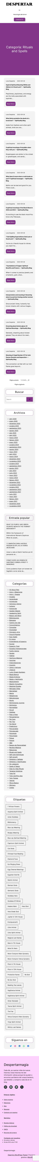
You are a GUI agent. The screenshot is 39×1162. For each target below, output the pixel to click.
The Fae (10, 1011)
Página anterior (14, 380)
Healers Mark (12, 906)
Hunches (12, 660)
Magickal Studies (15, 686)
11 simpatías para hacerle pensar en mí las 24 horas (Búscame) (17, 546)
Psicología (12, 733)
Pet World (12, 724)
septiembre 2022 (15, 489)
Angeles (12, 597)
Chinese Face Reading (15, 854)
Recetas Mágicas (15, 747)
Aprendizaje (13, 599)
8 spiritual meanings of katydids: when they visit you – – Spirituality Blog (18, 148)
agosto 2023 (13, 468)
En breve (12, 639)
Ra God (27, 975)
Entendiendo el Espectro (17, 641)
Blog (5, 1106)
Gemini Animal (13, 880)
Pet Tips (12, 722)
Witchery (12, 785)
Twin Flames (13, 778)
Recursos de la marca (10, 1132)
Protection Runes (14, 975)
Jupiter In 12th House (15, 917)
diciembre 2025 (14, 423)
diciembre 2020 (14, 504)
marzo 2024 (13, 456)
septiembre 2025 (15, 428)
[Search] (29, 399)
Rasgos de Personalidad (17, 745)
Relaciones (13, 750)
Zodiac (11, 788)
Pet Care (12, 719)
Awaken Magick (14, 611)
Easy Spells (13, 637)
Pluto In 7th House (14, 964)
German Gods (12, 885)
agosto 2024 (13, 449)
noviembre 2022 (15, 485)
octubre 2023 (14, 464)
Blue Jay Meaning (14, 827)
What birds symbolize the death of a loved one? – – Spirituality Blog (17, 119)
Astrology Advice (15, 604)
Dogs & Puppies (14, 634)
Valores (11, 780)
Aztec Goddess (13, 817)
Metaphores (13, 696)
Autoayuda (13, 608)
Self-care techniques (16, 755)
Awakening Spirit (15, 613)
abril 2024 (12, 454)
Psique (11, 738)
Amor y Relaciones (15, 592)
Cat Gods (11, 848)
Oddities (12, 712)
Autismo (12, 606)
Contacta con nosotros (10, 1112)
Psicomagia (13, 736)
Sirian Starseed (13, 1001)
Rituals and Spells (15, 752)
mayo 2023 (13, 475)
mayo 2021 (13, 497)
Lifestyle (12, 670)
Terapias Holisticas (15, 771)
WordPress (31, 1157)
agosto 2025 (13, 431)
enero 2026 (13, 421)
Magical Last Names (14, 938)
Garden (11, 653)
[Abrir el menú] (19, 10)
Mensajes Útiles (14, 689)
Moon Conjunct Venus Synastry (19, 959)
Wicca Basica (14, 783)
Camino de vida (14, 623)
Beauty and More (15, 616)
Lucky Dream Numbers (17, 672)
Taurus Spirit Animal (14, 1006)
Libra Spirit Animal (14, 932)
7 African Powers (13, 806)
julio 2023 (12, 471)
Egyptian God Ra (13, 875)
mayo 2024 (13, 452)
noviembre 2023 (15, 461)
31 (28, 380)
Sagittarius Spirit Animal (16, 996)
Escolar (11, 644)
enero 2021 (13, 501)
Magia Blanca (14, 674)
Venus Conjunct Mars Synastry (18, 1017)
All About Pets (14, 590)
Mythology (13, 705)
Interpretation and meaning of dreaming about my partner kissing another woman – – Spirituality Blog (19, 297)
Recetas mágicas (9, 1123)
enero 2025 (13, 442)
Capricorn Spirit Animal (16, 843)
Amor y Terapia (14, 594)
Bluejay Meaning (13, 833)
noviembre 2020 (15, 506)
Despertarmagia (16, 1065)
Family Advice (14, 651)
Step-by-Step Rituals (16, 769)
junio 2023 (13, 473)
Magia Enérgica (14, 677)
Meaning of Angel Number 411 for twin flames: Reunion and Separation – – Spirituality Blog (18, 357)
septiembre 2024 (15, 447)
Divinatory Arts (14, 632)
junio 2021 (13, 494)
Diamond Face (13, 859)
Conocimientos (14, 625)
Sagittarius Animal (14, 990)
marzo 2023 (13, 478)
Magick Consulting (15, 684)
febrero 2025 (14, 440)
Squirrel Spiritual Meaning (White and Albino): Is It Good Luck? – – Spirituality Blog (18, 87)
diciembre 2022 (14, 482)
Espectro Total (14, 646)
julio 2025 (12, 433)
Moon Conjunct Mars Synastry (18, 954)
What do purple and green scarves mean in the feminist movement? (18, 526)
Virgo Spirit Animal (14, 1022)
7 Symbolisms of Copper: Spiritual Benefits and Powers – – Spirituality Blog (19, 267)
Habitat (11, 656)
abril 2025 (12, 435)
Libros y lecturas (15, 667)
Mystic (11, 700)
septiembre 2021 (15, 492)
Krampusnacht (13, 922)
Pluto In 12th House (14, 969)
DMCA (6, 1129)
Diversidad (13, 630)
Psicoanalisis (13, 729)
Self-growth (13, 757)
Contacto (19, 19)
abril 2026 (12, 419)
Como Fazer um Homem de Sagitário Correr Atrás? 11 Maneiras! (17, 562)
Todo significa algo (16, 776)
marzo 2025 (13, 438)
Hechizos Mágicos (15, 658)
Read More (11, 104)
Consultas (12, 627)
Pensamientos (14, 717)
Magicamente (14, 682)
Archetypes (13, 601)
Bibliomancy (12, 822)
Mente (11, 693)
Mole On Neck (12, 948)
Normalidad (13, 707)
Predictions (13, 726)
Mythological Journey (16, 703)
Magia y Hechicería (16, 679)
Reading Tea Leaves (14, 985)
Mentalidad (13, 691)
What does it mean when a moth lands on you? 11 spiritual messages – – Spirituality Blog (19, 179)
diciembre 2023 (14, 459)
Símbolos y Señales (16, 759)
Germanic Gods (13, 890)
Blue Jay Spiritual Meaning (17, 838)
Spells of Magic (14, 766)
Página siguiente (19, 384)
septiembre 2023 (15, 466)
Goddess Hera (12, 896)
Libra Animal (12, 927)
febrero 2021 (13, 499)
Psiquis (11, 740)
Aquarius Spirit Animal (15, 812)
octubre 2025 (14, 426)
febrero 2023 (14, 480)
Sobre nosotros (8, 1099)
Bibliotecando (14, 618)
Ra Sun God (12, 980)
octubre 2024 (14, 445)
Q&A (10, 743)
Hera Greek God (13, 911)
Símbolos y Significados (17, 762)
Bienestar (12, 620)
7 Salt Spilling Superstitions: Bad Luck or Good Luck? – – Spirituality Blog (19, 238)
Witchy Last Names (14, 1027)
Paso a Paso (13, 715)
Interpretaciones (15, 663)
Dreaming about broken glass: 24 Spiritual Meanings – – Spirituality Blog (18, 327)
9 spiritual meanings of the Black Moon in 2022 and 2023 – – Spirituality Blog (19, 209)
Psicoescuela (13, 731)
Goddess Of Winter (14, 901)
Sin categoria (14, 764)
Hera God (25, 906)
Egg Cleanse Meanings (15, 869)
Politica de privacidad (10, 1126)
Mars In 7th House (14, 943)
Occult (11, 710)
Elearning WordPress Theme (17, 1155)
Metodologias (14, 698)
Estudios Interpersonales (17, 649)
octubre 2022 (14, 487)
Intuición (12, 665)
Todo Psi (12, 773)
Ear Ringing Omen (14, 864)
